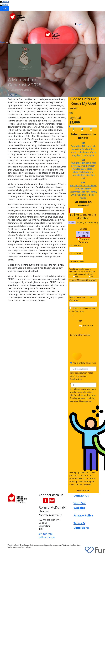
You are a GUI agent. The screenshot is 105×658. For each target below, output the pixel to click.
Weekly (80, 222)
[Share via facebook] (8, 95)
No (91, 277)
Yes (76, 277)
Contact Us (81, 495)
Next (80, 320)
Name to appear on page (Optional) (81, 299)
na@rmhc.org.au (47, 537)
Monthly (89, 222)
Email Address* (76, 261)
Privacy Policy (83, 515)
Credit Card (87, 325)
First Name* (75, 245)
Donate (83, 228)
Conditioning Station (21, 89)
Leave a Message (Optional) (82, 280)
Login (5, 4)
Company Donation (84, 241)
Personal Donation (84, 234)
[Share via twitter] (11, 95)
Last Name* (75, 253)
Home (5, 1)
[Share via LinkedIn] (16, 95)
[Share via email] (13, 95)
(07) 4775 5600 (45, 534)
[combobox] (83, 368)
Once (72, 222)
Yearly (95, 222)
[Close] (7, 42)
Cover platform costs (80, 335)
